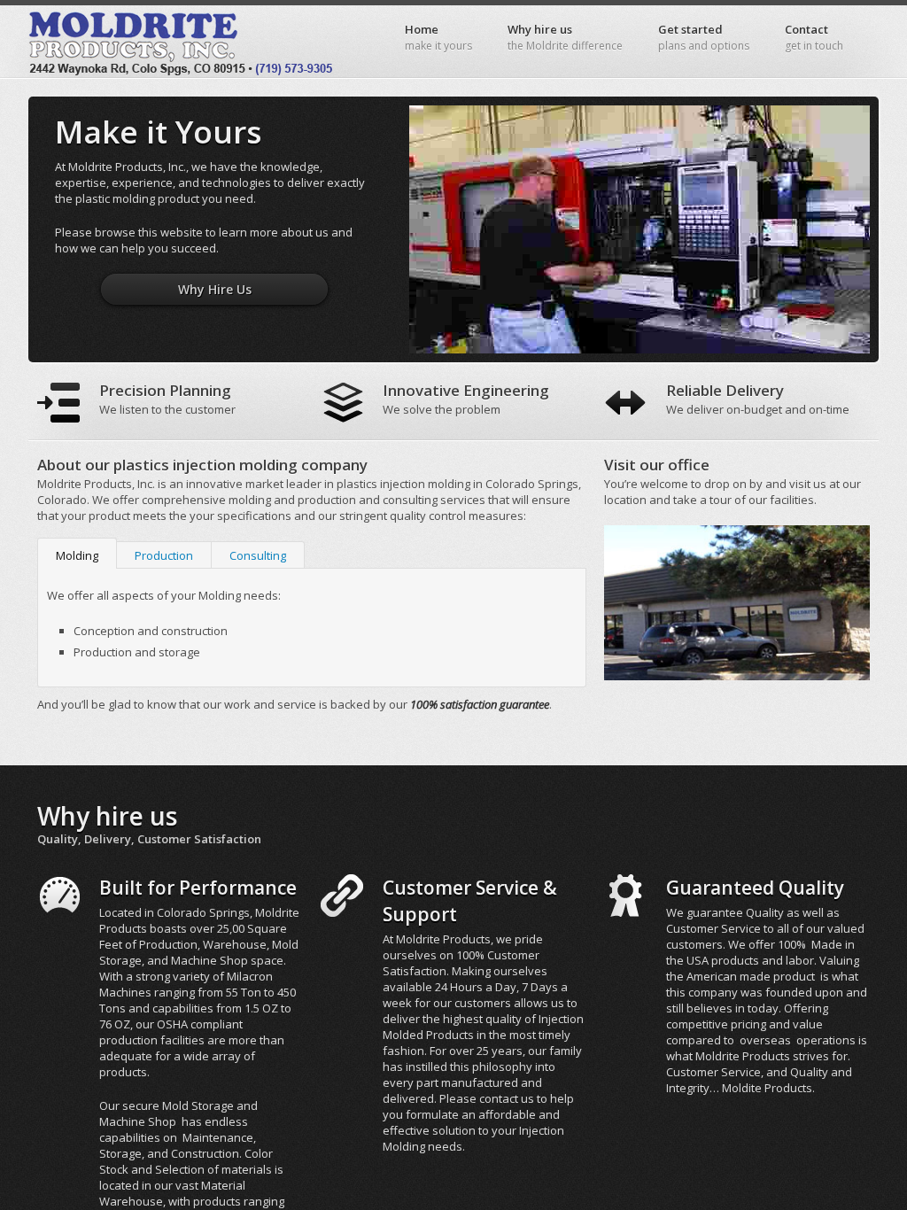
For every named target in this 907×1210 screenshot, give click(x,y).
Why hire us (565, 37)
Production (164, 555)
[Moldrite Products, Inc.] (183, 40)
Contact (814, 37)
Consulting (257, 555)
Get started (703, 37)
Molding (77, 555)
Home (438, 37)
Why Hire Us (215, 289)
